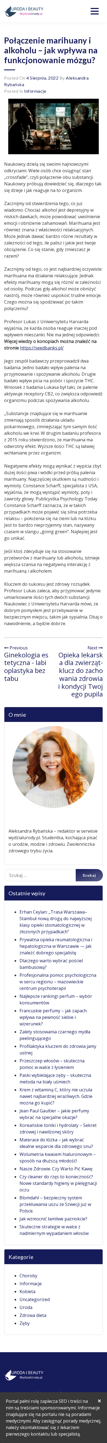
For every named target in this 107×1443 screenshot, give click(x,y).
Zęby (24, 1323)
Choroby (28, 1276)
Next (93, 648)
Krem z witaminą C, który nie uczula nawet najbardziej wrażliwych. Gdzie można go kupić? (55, 1096)
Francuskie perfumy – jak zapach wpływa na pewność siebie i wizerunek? (53, 1017)
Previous (18, 648)
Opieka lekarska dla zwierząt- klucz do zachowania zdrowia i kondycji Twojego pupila (80, 674)
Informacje (35, 91)
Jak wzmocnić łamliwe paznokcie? (53, 1219)
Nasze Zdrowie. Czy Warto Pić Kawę (55, 1169)
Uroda (25, 1307)
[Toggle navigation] (94, 11)
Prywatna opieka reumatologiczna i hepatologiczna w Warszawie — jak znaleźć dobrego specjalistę (55, 946)
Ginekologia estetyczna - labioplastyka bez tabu (26, 666)
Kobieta (27, 1292)
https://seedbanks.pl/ (42, 348)
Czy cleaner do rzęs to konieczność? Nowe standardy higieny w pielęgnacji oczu (58, 1183)
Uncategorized (34, 1299)
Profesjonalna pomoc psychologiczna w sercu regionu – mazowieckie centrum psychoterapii (57, 981)
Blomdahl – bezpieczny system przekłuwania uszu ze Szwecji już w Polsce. (55, 1204)
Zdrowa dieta (32, 1315)
